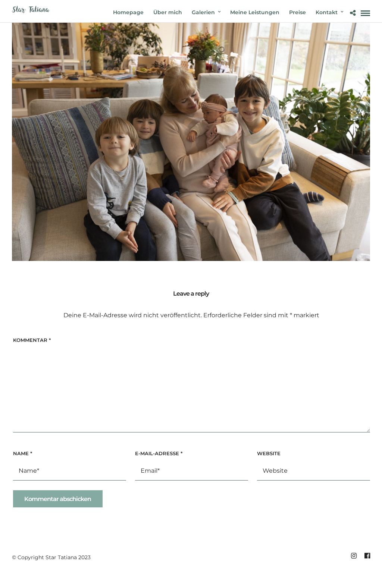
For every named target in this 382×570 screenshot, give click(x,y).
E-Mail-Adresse (158, 453)
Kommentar (32, 340)
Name (22, 453)
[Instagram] (354, 556)
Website (269, 453)
